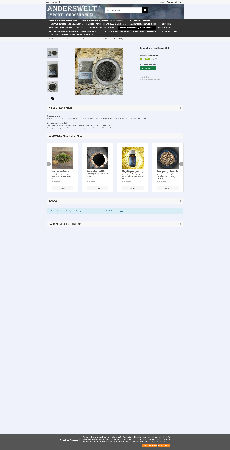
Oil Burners (166, 24)
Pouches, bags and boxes (140, 20)
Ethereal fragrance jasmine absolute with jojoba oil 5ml (132, 172)
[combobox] (55, 2)
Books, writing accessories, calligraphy (65, 24)
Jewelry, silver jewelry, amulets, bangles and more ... (103, 20)
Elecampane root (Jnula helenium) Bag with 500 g (167, 172)
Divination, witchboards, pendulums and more (105, 24)
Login (182, 2)
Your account (172, 2)
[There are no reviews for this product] (56, 182)
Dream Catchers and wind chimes (143, 24)
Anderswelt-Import (153, 55)
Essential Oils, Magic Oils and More (63, 20)
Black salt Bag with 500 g (96, 171)
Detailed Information (150, 446)
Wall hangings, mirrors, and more (63, 31)
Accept (166, 446)
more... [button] (62, 188)
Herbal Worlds (164, 28)
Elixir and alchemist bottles (60, 28)
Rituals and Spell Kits (118, 31)
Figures (80, 28)
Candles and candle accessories (102, 28)
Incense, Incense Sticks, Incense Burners (136, 28)
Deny (160, 446)
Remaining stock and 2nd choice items (77, 35)
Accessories (53, 35)
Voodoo (177, 31)
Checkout (161, 2)
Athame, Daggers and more (144, 31)
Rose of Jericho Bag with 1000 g (61, 172)
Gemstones (164, 31)
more (121, 211)
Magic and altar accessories (93, 31)
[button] (115, 136)
